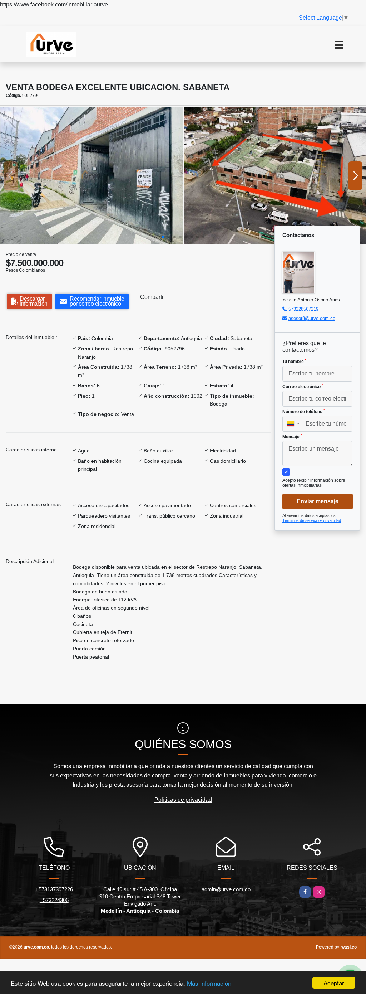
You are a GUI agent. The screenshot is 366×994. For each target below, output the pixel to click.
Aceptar (333, 982)
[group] (91, 175)
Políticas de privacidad (183, 800)
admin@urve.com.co (226, 889)
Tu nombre (294, 361)
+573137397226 (54, 889)
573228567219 (303, 309)
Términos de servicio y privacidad (311, 520)
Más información (209, 983)
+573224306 (54, 900)
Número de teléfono (303, 411)
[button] (163, 237)
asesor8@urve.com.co (311, 318)
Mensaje (292, 436)
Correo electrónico (302, 386)
